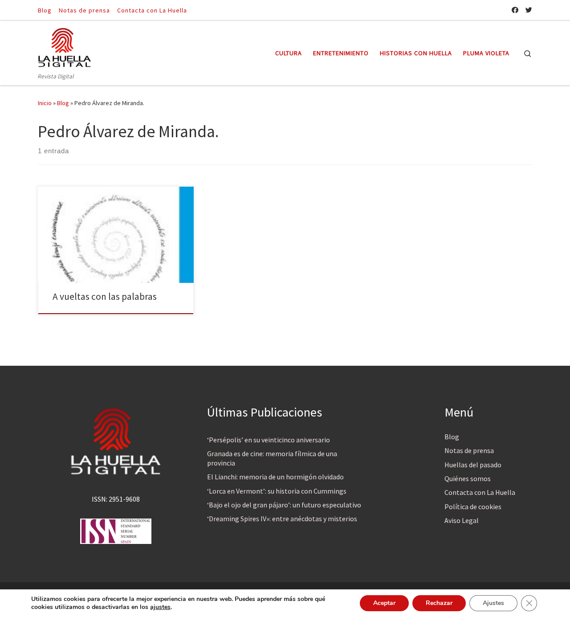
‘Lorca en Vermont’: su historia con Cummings (276, 490)
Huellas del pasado (472, 464)
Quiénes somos (467, 478)
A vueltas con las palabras (105, 296)
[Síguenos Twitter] (528, 10)
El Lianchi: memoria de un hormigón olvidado (275, 476)
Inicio (45, 103)
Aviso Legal (461, 520)
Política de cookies (472, 506)
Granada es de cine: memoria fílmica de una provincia (272, 458)
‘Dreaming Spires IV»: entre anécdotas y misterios (282, 518)
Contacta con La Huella (479, 492)
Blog (63, 103)
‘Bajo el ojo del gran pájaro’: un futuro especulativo (284, 504)
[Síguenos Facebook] (515, 10)
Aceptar (384, 603)
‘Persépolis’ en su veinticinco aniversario (268, 439)
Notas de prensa (469, 450)
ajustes (160, 607)
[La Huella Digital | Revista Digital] (64, 46)
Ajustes (493, 603)
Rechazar (439, 603)
